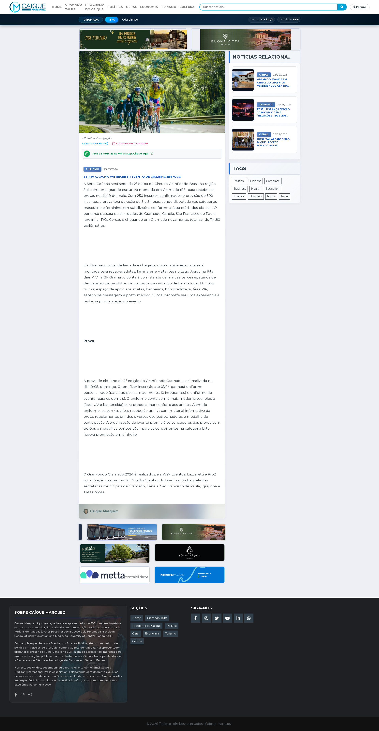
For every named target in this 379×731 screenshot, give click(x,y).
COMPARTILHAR (93, 143)
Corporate (273, 181)
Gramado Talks (73, 7)
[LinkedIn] (238, 618)
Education (272, 188)
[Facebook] (195, 618)
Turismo (168, 7)
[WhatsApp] (248, 618)
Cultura (186, 7)
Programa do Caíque (94, 7)
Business (255, 181)
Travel (285, 196)
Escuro (361, 7)
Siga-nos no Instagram (132, 143)
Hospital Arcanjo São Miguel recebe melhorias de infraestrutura (273, 142)
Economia (149, 7)
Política (115, 7)
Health (255, 188)
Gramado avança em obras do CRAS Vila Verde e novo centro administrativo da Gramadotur (272, 83)
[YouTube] (227, 618)
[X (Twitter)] (216, 618)
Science (239, 196)
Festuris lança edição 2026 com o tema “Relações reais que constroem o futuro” (273, 112)
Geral (131, 7)
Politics (239, 181)
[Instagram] (206, 618)
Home (57, 7)
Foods (271, 196)
